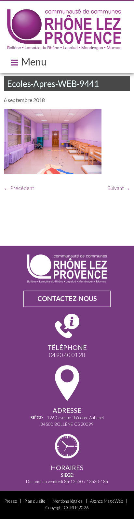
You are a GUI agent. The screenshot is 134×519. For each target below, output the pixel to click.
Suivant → (119, 188)
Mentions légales (68, 501)
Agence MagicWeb (106, 501)
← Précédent (19, 188)
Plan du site (34, 501)
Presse (11, 501)
